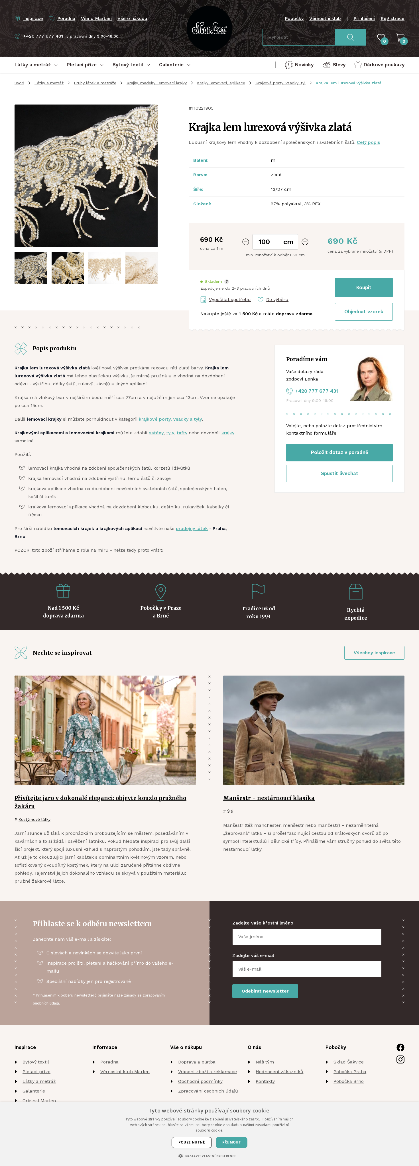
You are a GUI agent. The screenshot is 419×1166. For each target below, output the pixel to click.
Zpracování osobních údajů (208, 1091)
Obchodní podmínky (200, 1081)
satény (156, 432)
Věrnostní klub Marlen (125, 1071)
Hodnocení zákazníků (279, 1071)
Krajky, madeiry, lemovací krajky (157, 83)
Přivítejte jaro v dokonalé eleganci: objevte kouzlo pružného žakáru (100, 802)
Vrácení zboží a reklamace (207, 1071)
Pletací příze (36, 1071)
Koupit (363, 287)
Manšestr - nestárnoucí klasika (269, 798)
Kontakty (265, 1081)
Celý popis (368, 142)
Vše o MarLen (96, 18)
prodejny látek (192, 528)
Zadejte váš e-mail (253, 955)
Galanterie (34, 1091)
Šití (230, 811)
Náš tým (265, 1062)
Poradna (109, 1062)
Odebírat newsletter (265, 991)
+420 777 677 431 (316, 391)
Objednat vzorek (363, 311)
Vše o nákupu (132, 18)
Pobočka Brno (348, 1081)
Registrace (392, 18)
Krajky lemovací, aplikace (221, 83)
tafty (182, 432)
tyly (170, 432)
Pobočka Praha (349, 1071)
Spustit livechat (339, 473)
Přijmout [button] (231, 1142)
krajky (227, 432)
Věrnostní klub (325, 18)
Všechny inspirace (374, 652)
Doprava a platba (196, 1062)
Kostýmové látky (34, 819)
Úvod (19, 83)
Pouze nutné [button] (191, 1142)
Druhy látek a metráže (95, 83)
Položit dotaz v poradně (339, 452)
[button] (214, 281)
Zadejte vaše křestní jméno (262, 923)
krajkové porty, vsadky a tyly (170, 419)
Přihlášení (364, 18)
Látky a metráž (49, 83)
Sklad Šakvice (348, 1062)
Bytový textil (36, 1062)
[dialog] (209, 1134)
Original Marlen (39, 1100)
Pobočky (294, 18)
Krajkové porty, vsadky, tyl (280, 83)
